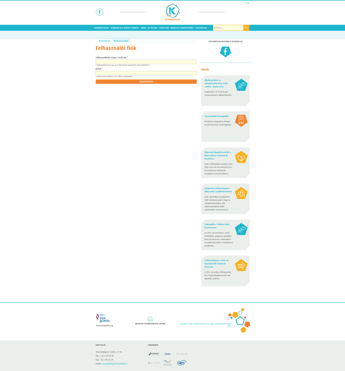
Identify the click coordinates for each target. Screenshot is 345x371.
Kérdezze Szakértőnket (182, 28)
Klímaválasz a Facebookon (100, 12)
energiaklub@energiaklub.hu (114, 364)
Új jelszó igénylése (121, 41)
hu (245, 3)
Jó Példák (153, 28)
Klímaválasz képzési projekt (125, 28)
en (248, 3)
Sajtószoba (201, 28)
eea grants (104, 320)
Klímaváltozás (101, 28)
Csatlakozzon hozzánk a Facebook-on (225, 42)
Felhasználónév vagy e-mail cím (112, 57)
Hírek (143, 28)
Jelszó (99, 69)
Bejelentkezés (105, 41)
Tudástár (164, 28)
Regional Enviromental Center (150, 320)
